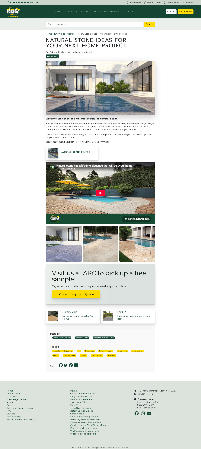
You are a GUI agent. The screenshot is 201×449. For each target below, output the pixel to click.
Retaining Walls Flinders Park (85, 419)
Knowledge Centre (122, 11)
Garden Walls (77, 413)
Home (57, 11)
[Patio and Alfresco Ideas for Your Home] (108, 316)
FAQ (8, 411)
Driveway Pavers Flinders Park (85, 422)
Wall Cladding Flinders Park (84, 431)
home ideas (89, 351)
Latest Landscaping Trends (84, 416)
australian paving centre (62, 351)
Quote (9, 405)
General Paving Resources (62, 337)
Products (69, 11)
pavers (55, 355)
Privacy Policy (13, 416)
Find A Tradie (154, 2)
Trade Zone (172, 2)
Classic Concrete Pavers (82, 393)
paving (83, 355)
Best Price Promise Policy (19, 408)
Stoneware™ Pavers (80, 402)
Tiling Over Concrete (81, 408)
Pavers (73, 390)
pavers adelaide (69, 355)
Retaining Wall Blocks (81, 411)
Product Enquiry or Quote (76, 294)
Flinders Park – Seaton (24, 2)
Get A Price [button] (185, 11)
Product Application (93, 11)
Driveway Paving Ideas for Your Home (78, 315)
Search (149, 24)
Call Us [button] (171, 11)
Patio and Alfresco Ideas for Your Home (134, 315)
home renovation (105, 351)
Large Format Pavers (81, 396)
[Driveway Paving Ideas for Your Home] (53, 316)
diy (79, 351)
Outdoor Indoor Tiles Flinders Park (88, 425)
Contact (189, 2)
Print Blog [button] (53, 56)
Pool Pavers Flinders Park (83, 428)
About (9, 402)
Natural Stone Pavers (75, 152)
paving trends (97, 355)
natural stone (137, 351)
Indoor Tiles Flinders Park (83, 433)
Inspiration (135, 2)
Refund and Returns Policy (20, 419)
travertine (111, 355)
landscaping (122, 351)
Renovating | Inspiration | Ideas (103, 337)
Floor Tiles (75, 405)
